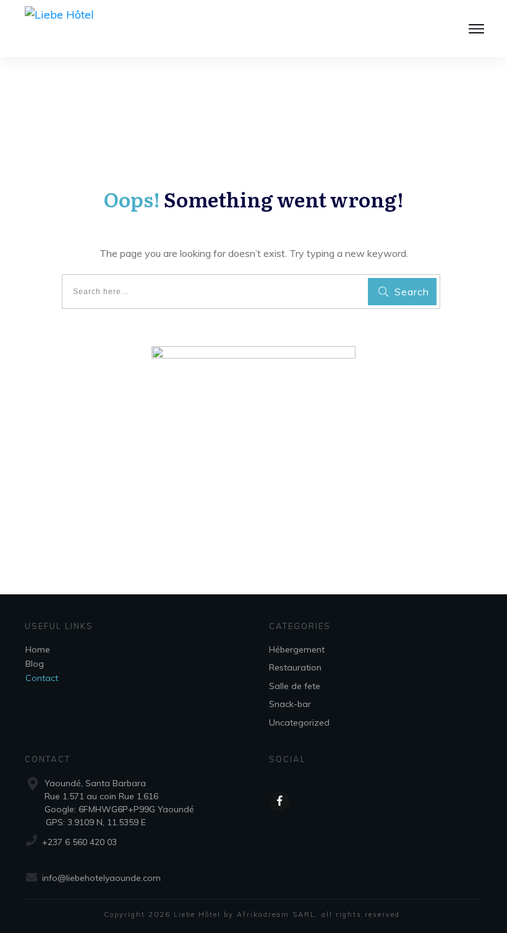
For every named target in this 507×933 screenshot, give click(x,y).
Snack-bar (290, 704)
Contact (41, 677)
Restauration (295, 667)
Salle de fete (294, 686)
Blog (34, 663)
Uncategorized (299, 722)
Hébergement (297, 649)
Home (37, 649)
